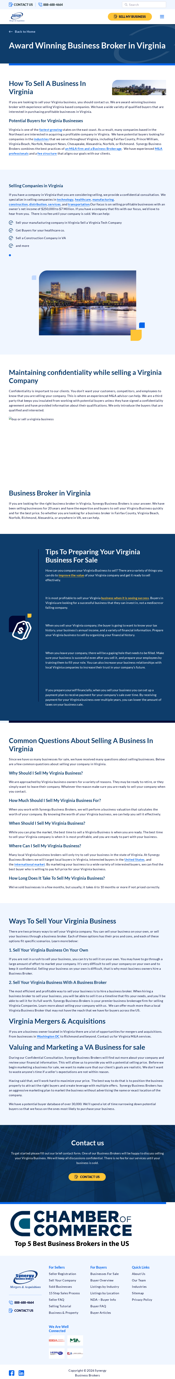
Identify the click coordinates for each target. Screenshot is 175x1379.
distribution (38, 204)
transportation (79, 204)
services (54, 204)
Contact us (23, 5)
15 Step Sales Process (64, 1293)
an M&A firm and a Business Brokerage (93, 148)
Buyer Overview (102, 1280)
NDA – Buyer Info (103, 1299)
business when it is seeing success (125, 598)
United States (134, 859)
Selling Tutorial (60, 1306)
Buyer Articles (100, 1312)
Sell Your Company (62, 1280)
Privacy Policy (142, 1299)
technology (65, 199)
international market (29, 864)
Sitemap (138, 1293)
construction (18, 204)
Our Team (139, 1280)
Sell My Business (132, 16)
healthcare (83, 199)
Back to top (157, 1375)
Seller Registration (62, 1274)
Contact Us (89, 1177)
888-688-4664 (53, 5)
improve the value (71, 575)
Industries (139, 1286)
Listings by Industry (104, 1286)
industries (41, 139)
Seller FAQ (56, 1299)
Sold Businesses (60, 1286)
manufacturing (103, 199)
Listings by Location (104, 1293)
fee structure (47, 153)
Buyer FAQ (98, 1306)
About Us (138, 1274)
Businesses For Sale (104, 1274)
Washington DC (48, 1036)
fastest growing (50, 129)
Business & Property (63, 1312)
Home (31, 31)
